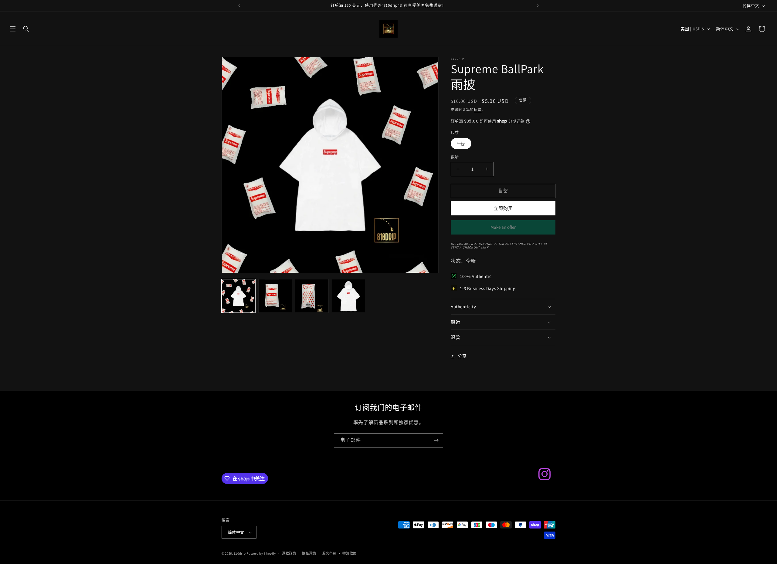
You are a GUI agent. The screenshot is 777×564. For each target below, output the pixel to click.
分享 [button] (462, 356)
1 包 (463, 144)
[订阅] (436, 440)
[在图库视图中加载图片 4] (348, 296)
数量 (455, 157)
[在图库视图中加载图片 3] (312, 296)
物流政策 (349, 553)
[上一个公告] (239, 6)
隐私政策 (309, 553)
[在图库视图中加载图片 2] (275, 296)
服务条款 (329, 553)
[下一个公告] (538, 6)
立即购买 (503, 208)
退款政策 (289, 553)
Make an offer (503, 229)
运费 (477, 109)
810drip (240, 554)
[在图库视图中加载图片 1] (238, 296)
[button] (12, 28)
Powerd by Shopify (261, 554)
